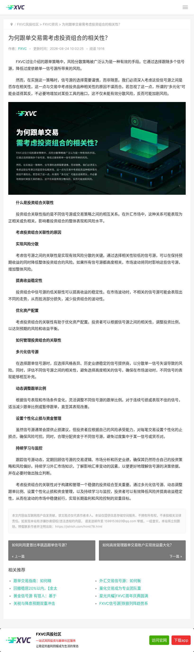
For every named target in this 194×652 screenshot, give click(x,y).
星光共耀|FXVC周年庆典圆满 (123, 595)
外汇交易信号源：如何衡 (120, 580)
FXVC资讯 (50, 24)
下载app (181, 640)
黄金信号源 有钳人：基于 (34, 595)
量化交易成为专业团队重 (120, 588)
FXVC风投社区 (28, 24)
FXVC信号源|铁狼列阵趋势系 (123, 603)
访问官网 (159, 640)
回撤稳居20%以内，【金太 (35, 588)
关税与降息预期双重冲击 (34, 603)
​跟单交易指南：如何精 (32, 580)
